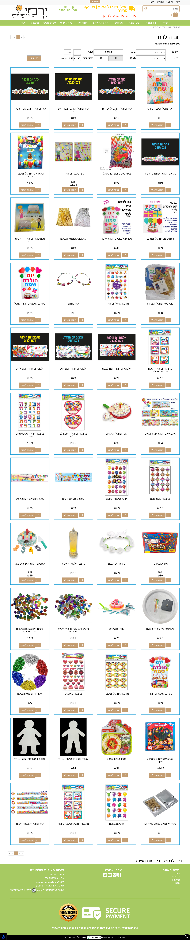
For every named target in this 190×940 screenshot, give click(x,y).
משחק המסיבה (160, 564)
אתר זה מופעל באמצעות (95, 937)
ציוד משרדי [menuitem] (150, 22)
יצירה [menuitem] (165, 22)
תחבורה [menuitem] (35, 22)
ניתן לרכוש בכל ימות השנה (167, 44)
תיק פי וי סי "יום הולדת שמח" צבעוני (30, 175)
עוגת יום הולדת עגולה (116, 433)
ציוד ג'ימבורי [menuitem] (66, 22)
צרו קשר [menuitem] (170, 2)
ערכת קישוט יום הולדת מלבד (160, 239)
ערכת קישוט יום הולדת (73, 499)
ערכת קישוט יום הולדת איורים (29, 499)
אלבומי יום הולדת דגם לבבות (116, 369)
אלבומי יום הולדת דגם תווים (73, 369)
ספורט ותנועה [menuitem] (49, 22)
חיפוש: (174, 52)
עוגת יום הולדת (116, 629)
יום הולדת (157, 27)
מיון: (176, 58)
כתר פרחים (73, 303)
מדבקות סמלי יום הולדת (117, 303)
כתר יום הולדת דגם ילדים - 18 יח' (117, 110)
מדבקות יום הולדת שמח (117, 694)
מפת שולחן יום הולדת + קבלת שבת (30, 240)
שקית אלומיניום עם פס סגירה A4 (160, 824)
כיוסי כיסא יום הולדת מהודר (160, 303)
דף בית (177, 27)
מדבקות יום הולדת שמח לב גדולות (73, 435)
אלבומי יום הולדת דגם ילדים (30, 369)
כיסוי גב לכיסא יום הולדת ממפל (29, 303)
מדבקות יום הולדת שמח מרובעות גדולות (160, 370)
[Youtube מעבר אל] (110, 875)
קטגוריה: (131, 52)
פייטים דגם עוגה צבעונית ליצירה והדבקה (73, 630)
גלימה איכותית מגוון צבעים (73, 239)
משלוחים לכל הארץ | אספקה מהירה (106, 8)
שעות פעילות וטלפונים (47, 870)
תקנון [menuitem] (152, 2)
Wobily (104, 937)
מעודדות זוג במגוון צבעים (29, 694)
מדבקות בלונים (116, 824)
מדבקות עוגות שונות (160, 499)
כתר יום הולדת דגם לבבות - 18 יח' (73, 110)
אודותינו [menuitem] (160, 2)
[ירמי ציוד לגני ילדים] (30, 11)
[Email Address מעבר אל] (105, 875)
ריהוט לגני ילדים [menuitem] (100, 22)
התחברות (96, 2)
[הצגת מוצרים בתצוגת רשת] (115, 58)
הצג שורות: (87, 58)
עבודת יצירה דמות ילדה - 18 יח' (29, 759)
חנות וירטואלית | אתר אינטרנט (75, 937)
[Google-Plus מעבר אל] (115, 875)
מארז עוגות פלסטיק (116, 759)
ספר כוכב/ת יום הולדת (73, 173)
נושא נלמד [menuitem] (133, 22)
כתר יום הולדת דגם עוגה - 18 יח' (30, 108)
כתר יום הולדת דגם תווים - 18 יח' (160, 173)
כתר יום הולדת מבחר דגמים (30, 824)
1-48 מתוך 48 (67, 58)
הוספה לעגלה (157, 125)
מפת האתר (171, 870)
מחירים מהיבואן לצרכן (119, 15)
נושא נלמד (167, 27)
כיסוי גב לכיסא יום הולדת (160, 694)
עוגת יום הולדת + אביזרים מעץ (30, 564)
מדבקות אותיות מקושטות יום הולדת (30, 435)
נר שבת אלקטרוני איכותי (73, 564)
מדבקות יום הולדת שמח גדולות (73, 824)
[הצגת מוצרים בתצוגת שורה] (101, 58)
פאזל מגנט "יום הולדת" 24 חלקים (160, 760)
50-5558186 (64, 8)
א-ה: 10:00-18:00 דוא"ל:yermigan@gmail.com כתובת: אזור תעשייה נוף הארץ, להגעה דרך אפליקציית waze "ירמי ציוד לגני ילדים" (37, 882)
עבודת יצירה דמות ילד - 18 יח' (73, 759)
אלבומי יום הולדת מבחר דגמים (160, 433)
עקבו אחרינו (112, 870)
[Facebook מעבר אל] (119, 875)
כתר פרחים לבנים (116, 564)
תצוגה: (132, 58)
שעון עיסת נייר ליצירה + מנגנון (160, 629)
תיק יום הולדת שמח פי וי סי (160, 108)
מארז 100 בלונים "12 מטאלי (117, 173)
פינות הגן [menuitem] (82, 22)
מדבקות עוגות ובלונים (117, 499)
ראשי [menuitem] (178, 2)
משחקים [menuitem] (118, 22)
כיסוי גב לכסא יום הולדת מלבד (117, 239)
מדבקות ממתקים (73, 694)
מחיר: (90, 52)
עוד (23, 22)
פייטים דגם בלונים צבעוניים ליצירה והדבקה (29, 630)
